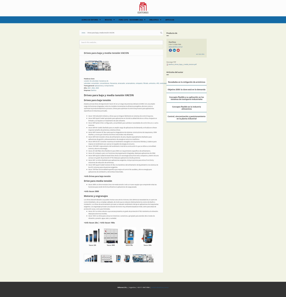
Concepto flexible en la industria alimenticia (186, 108)
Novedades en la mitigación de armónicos (186, 82)
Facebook (170, 50)
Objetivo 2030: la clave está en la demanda (186, 89)
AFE (157, 83)
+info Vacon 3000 (91, 191)
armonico (152, 83)
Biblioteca (154, 20)
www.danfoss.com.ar (176, 47)
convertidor (95, 83)
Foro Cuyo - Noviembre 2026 (131, 20)
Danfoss (93, 90)
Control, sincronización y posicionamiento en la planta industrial (186, 117)
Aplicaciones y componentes (104, 86)
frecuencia (113, 83)
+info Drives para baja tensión (97, 176)
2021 (89, 88)
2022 (93, 88)
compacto (139, 83)
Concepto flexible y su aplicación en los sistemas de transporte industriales (186, 98)
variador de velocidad (91, 81)
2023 (97, 88)
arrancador (121, 83)
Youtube (178, 50)
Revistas (108, 20)
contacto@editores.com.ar (160, 287)
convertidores (104, 83)
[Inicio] (143, 8)
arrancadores (130, 83)
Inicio (83, 33)
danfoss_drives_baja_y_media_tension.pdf (183, 64)
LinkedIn (174, 50)
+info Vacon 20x (91, 222)
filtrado (145, 83)
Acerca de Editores (90, 20)
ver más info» (200, 54)
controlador (164, 83)
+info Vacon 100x (107, 222)
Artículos (169, 20)
